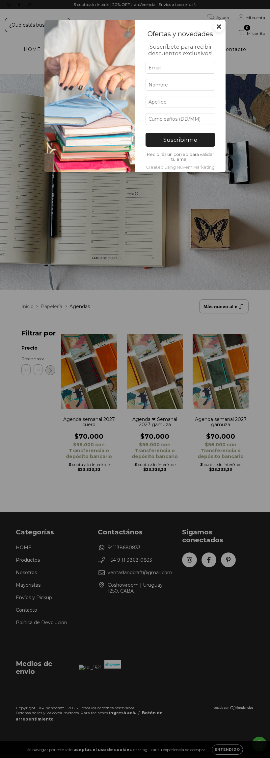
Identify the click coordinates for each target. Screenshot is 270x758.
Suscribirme (180, 139)
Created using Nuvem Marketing (180, 167)
